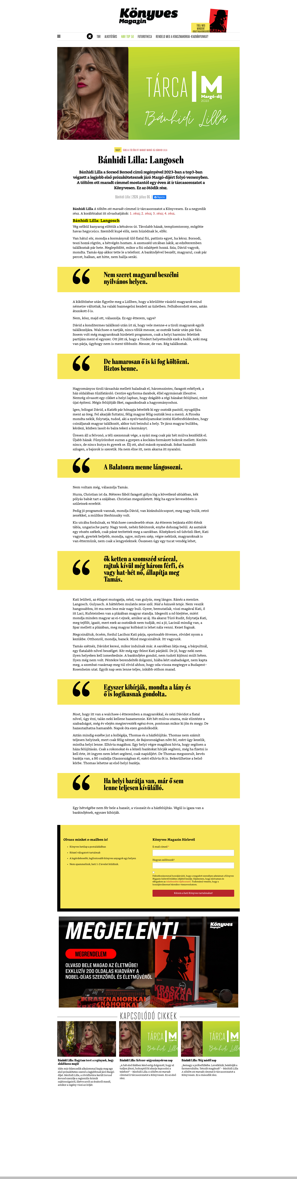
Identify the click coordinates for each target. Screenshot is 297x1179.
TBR (100, 37)
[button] (58, 36)
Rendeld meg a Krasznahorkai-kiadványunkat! (183, 37)
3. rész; (158, 213)
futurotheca (146, 37)
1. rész (135, 213)
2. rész (146, 213)
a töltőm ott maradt (137, 150)
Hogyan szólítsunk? (163, 860)
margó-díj (151, 150)
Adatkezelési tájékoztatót (178, 882)
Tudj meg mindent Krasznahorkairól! (201, 29)
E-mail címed (161, 847)
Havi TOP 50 (128, 37)
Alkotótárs (112, 37)
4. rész (169, 213)
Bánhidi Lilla (161, 150)
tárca (125, 150)
